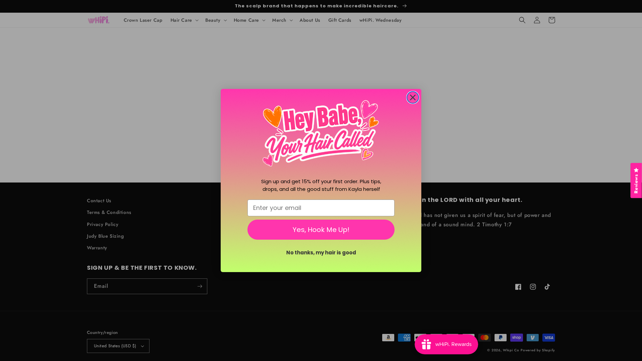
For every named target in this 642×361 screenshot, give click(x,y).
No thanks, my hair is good (321, 252)
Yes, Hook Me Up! (321, 229)
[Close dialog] (413, 97)
